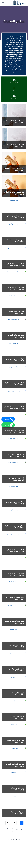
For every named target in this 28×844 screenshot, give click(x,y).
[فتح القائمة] (3, 3)
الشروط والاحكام (8, 829)
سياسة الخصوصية (16, 831)
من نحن (9, 831)
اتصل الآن (7, 419)
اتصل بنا (22, 829)
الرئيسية (16, 829)
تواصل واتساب (6, 425)
